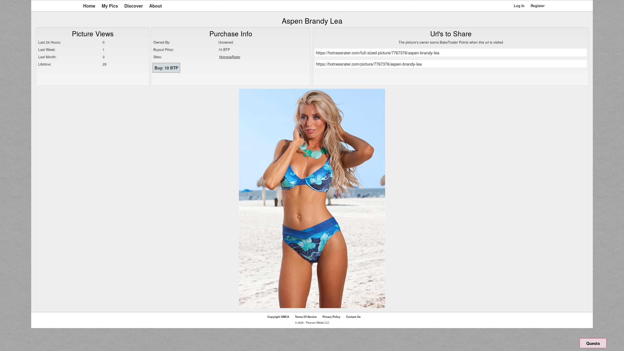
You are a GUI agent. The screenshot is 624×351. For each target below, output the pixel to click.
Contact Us (353, 317)
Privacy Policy (331, 317)
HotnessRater (229, 56)
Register (538, 5)
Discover (133, 6)
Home (89, 6)
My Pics (110, 6)
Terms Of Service (306, 317)
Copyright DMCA (278, 317)
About (155, 6)
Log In (519, 5)
